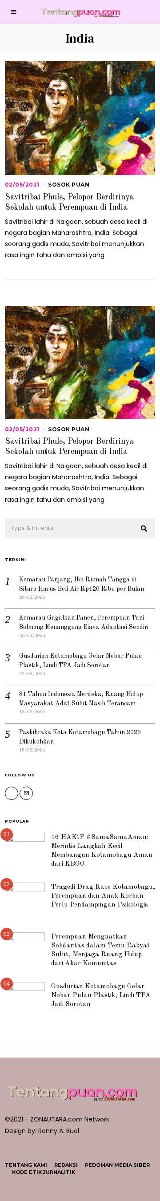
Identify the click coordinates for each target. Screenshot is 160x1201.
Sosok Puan (68, 184)
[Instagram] (11, 793)
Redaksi (66, 1165)
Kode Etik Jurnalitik (43, 1172)
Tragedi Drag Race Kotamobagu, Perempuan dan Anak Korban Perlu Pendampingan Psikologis (103, 895)
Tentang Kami (26, 1165)
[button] (144, 528)
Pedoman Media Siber (117, 1165)
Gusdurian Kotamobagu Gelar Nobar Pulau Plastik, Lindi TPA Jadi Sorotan (101, 995)
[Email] (26, 793)
